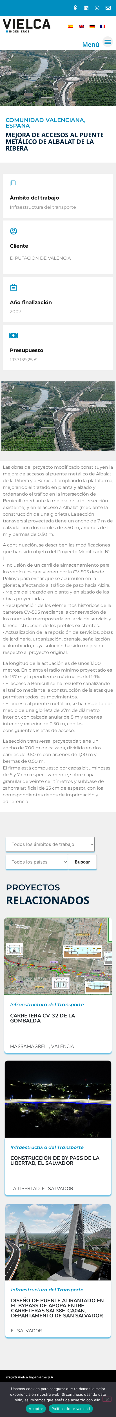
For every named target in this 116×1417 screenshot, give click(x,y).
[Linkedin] (86, 8)
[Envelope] (108, 8)
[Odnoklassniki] (75, 8)
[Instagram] (97, 8)
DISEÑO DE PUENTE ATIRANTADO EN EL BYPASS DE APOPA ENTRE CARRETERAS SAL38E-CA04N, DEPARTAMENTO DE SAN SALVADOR (57, 1308)
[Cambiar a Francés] (102, 26)
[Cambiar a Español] (70, 26)
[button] (107, 41)
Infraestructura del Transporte (47, 1005)
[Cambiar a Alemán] (92, 26)
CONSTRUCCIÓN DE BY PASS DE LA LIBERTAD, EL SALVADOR (54, 1161)
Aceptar (36, 1408)
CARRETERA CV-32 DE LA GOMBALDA (42, 1018)
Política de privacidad (71, 1408)
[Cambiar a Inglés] (81, 26)
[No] (107, 1399)
